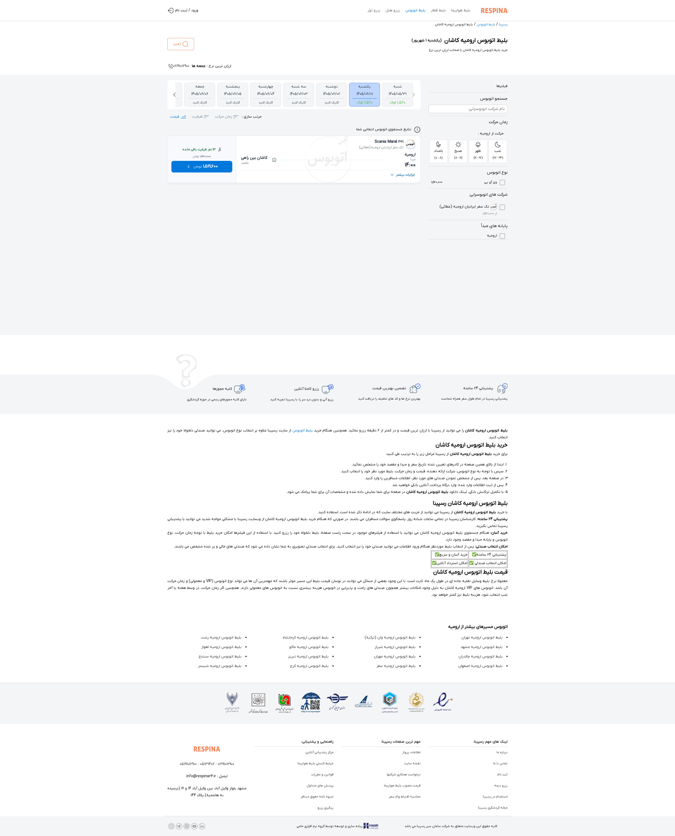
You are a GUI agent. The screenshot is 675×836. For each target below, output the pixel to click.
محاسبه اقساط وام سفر (405, 797)
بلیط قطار (438, 10)
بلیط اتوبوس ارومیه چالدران (481, 656)
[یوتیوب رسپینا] (194, 826)
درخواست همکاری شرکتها (404, 774)
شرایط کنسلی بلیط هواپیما (315, 763)
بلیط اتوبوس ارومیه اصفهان (480, 666)
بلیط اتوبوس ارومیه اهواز (221, 647)
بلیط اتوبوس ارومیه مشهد (482, 647)
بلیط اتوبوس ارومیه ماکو (309, 647)
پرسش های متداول (320, 786)
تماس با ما (500, 763)
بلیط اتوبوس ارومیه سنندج (220, 656)
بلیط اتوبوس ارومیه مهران (395, 656)
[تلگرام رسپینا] (179, 826)
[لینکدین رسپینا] (202, 826)
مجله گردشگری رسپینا (493, 808)
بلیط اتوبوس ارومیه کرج (309, 666)
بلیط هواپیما (461, 10)
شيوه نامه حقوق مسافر (317, 797)
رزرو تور (374, 10)
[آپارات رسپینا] (187, 826)
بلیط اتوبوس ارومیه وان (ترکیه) (390, 637)
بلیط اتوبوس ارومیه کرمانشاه (306, 637)
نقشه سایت (412, 763)
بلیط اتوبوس (415, 10)
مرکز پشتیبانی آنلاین (319, 752)
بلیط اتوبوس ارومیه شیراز (395, 647)
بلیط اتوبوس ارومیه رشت (221, 637)
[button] (413, 94)
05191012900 (188, 764)
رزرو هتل (392, 10)
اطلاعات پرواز (411, 752)
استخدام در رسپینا (495, 797)
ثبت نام (502, 774)
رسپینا (503, 24)
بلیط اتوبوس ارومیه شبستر (220, 666)
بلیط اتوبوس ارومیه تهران (482, 637)
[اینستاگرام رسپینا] (171, 826)
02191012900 (226, 764)
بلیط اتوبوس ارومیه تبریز (308, 656)
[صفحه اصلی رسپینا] (493, 11)
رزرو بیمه (501, 786)
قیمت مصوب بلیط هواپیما (402, 786)
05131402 (207, 764)
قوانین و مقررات (322, 774)
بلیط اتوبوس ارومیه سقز (396, 666)
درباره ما (502, 752)
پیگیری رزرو (325, 808)
